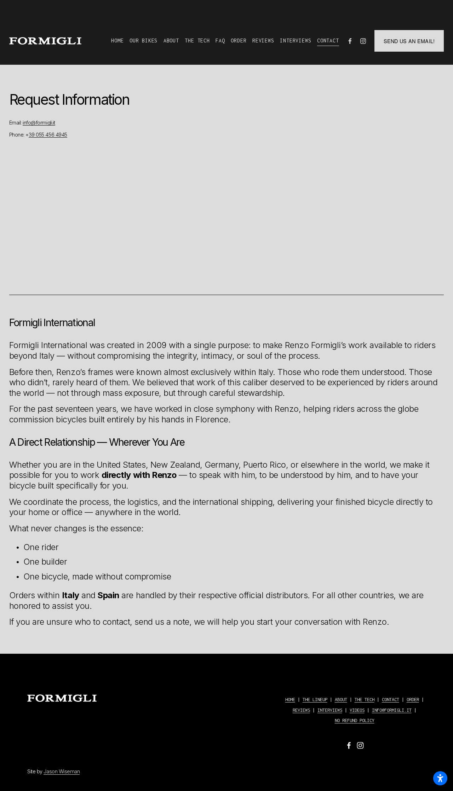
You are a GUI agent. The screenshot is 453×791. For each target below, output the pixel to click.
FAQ (220, 40)
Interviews (295, 40)
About (171, 40)
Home (117, 40)
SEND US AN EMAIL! (409, 41)
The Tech (197, 40)
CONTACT (390, 699)
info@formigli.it (39, 123)
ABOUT (341, 699)
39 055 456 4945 (48, 135)
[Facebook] (350, 41)
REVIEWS (301, 710)
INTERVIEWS (329, 710)
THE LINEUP (315, 699)
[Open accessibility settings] (440, 778)
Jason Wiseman (62, 771)
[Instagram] (363, 41)
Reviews (263, 40)
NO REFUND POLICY (354, 720)
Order (238, 40)
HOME (290, 699)
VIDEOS (357, 710)
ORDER (413, 699)
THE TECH (364, 699)
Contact (328, 40)
